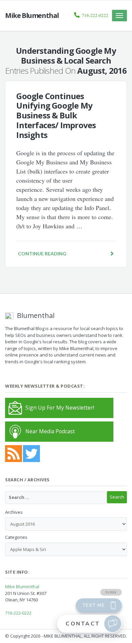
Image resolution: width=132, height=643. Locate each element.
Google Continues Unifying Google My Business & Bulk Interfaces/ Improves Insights (56, 115)
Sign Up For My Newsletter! (59, 407)
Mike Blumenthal (22, 586)
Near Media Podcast (50, 431)
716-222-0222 (95, 15)
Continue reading (42, 253)
